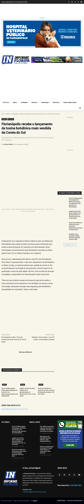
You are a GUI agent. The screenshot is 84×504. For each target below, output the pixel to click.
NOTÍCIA (10, 119)
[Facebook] (69, 2)
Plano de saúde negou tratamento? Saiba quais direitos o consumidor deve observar (47, 450)
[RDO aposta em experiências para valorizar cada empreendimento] (34, 439)
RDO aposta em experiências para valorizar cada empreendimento (45, 439)
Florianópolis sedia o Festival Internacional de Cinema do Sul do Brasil (14, 339)
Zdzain (35, 501)
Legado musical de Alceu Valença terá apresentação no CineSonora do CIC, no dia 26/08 (27, 392)
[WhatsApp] (78, 2)
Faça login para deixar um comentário (15, 409)
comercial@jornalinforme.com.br (34, 492)
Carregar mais (69, 245)
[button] (79, 108)
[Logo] (16, 60)
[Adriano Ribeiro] (10, 355)
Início (3, 114)
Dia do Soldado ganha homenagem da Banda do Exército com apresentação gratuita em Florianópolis (19, 430)
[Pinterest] (38, 150)
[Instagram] (72, 2)
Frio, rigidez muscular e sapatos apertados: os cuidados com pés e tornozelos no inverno (47, 429)
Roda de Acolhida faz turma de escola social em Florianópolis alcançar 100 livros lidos (19, 453)
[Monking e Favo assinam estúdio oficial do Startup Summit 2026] (62, 236)
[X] (75, 2)
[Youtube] (81, 2)
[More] (48, 150)
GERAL (8, 114)
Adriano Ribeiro (8, 144)
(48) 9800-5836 (76, 485)
